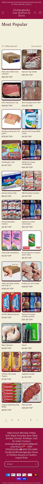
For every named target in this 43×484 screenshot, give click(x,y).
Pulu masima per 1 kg (10, 102)
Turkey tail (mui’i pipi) (30, 283)
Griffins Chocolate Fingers (9, 375)
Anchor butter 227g (9, 193)
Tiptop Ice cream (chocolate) (28, 223)
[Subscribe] (35, 464)
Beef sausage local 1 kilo (31, 102)
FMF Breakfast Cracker (30, 193)
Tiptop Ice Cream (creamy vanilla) (28, 315)
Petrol (24, 345)
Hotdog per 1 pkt (8, 162)
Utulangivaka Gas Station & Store (17, 483)
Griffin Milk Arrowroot (10, 314)
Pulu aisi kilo (27, 405)
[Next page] (37, 420)
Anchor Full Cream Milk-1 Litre (31, 132)
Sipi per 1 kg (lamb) (29, 72)
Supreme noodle (28, 374)
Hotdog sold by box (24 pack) (11, 132)
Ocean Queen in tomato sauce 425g (31, 254)
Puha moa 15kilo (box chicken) (10, 73)
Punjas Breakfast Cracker (8, 223)
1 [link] (6, 420)
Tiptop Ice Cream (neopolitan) (28, 163)
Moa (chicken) (7, 345)
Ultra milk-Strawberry (10, 253)
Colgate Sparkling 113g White (10, 406)
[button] (2, 12)
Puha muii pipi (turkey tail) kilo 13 (10, 284)
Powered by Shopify (34, 483)
